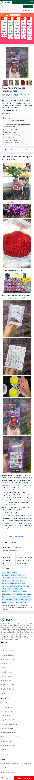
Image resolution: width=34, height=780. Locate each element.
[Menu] (31, 2)
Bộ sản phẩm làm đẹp (7, 745)
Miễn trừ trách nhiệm (7, 659)
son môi (29, 594)
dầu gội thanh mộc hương (9, 575)
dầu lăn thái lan (6, 578)
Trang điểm (4, 703)
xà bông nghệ (6, 594)
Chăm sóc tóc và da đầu (8, 724)
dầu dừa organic (7, 591)
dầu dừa (26, 586)
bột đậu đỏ (23, 602)
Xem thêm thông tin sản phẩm (17, 536)
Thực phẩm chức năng (7, 733)
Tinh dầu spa (4, 754)
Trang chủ (2, 10)
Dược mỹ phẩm (5, 716)
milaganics (5, 602)
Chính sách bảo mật (7, 651)
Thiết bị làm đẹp (5, 741)
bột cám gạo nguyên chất (9, 599)
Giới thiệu (8, 150)
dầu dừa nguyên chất (16, 586)
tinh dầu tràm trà (14, 580)
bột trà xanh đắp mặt (8, 597)
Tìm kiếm (28, 7)
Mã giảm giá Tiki (5, 680)
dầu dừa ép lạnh (20, 583)
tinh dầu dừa (18, 588)
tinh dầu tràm (23, 578)
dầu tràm (4, 580)
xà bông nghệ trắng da (18, 594)
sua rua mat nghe (12, 572)
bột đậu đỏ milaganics (25, 599)
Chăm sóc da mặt (6, 707)
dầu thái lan (22, 575)
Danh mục (3, 663)
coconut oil (5, 586)
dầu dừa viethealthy (8, 583)
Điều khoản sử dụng (7, 655)
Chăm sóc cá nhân (6, 728)
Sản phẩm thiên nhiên (12, 10)
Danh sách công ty (6, 672)
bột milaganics (14, 602)
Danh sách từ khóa (6, 676)
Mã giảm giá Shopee (7, 689)
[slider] (5, 83)
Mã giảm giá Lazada (7, 685)
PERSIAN (7, 94)
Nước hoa (3, 749)
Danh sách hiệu (5, 668)
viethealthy (16, 591)
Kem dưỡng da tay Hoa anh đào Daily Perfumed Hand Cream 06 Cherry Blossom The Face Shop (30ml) (17, 607)
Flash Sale (5, 15)
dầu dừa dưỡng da (7, 588)
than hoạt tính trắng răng (23, 597)
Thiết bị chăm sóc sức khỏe (9, 737)
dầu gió (22, 580)
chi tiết (25, 150)
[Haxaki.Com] (8, 2)
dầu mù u (15, 578)
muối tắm (23, 591)
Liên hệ (2, 693)
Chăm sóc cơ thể (6, 711)
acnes (4, 572)
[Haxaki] (9, 620)
